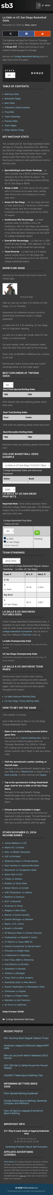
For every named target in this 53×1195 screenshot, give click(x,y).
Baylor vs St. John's (14, 924)
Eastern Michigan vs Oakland (19, 919)
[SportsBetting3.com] (7, 5)
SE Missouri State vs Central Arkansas (23, 933)
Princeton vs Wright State (17, 950)
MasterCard (27, 771)
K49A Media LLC (10, 1162)
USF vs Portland (12, 856)
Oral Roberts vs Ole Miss (17, 964)
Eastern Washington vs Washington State (25, 986)
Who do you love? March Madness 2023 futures (26, 1056)
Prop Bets (9, 112)
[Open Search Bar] (38, 5)
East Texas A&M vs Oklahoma (19, 960)
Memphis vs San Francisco (17, 1000)
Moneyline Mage (13, 98)
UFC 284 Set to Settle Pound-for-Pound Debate (25, 1066)
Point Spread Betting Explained (21, 1093)
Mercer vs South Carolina (17, 915)
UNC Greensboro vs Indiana (18, 892)
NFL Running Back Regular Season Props (26, 1038)
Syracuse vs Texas (14, 906)
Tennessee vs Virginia (15, 991)
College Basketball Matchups (20, 1019)
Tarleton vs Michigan (15, 973)
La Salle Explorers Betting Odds (20, 696)
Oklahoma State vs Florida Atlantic (21, 861)
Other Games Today (14, 130)
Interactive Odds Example (17, 107)
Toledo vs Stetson (13, 879)
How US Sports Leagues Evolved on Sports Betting (23, 1112)
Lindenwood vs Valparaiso (17, 955)
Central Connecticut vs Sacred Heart (23, 946)
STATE (10, 70)
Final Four (27, 634)
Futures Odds (11, 121)
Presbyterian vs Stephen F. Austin (21, 937)
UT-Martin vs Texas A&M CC (19, 942)
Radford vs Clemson (14, 897)
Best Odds (10, 103)
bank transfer (11, 775)
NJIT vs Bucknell (13, 901)
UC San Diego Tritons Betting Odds (22, 701)
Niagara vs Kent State (15, 910)
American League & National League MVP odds (26, 1046)
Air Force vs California (15, 1004)
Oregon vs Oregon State (16, 995)
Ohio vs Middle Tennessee (17, 852)
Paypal (43, 775)
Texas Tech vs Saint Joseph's (19, 977)
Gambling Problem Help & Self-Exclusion (26, 1146)
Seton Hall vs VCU (14, 874)
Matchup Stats (12, 94)
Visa (11, 771)
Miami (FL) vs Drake (14, 847)
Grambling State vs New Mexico (20, 982)
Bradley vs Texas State (16, 883)
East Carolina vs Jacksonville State (22, 865)
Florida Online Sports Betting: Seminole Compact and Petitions (25, 1102)
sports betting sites (31, 738)
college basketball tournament (17, 631)
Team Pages (10, 125)
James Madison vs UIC (16, 843)
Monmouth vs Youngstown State (20, 870)
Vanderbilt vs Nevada (15, 968)
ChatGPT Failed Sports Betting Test (23, 1075)
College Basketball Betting (26, 56)
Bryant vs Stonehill (14, 928)
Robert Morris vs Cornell (17, 888)
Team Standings (12, 116)
